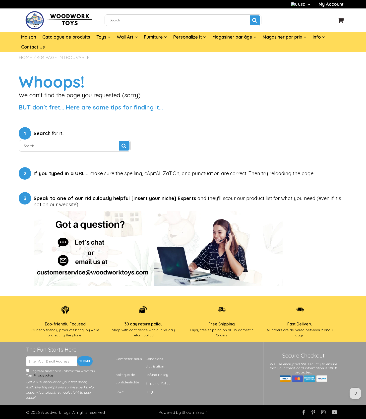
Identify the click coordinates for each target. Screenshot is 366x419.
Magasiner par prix (283, 37)
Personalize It (188, 37)
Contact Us (33, 47)
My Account (331, 4)
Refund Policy (156, 374)
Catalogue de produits (66, 37)
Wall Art (126, 37)
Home (25, 57)
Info (317, 37)
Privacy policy (43, 375)
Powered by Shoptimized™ (183, 412)
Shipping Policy (158, 383)
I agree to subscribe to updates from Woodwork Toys (60, 373)
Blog (149, 391)
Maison (28, 37)
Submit (84, 361)
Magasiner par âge (232, 37)
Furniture (154, 37)
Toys (102, 37)
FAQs (120, 391)
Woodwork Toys (55, 412)
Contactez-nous (129, 359)
